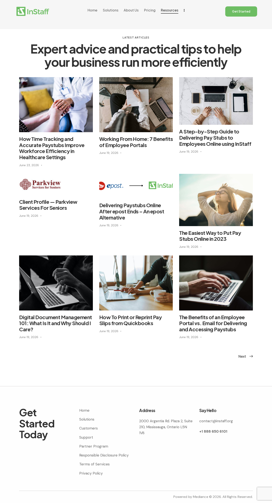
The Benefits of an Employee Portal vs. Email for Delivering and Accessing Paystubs (213, 323)
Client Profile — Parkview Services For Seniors (48, 205)
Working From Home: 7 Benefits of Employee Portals (136, 142)
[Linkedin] (144, 448)
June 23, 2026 (29, 165)
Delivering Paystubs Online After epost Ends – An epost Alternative (131, 211)
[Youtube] (170, 448)
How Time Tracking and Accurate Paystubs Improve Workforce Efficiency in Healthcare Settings (52, 148)
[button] (242, 356)
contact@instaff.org (216, 421)
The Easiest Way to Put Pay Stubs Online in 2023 (210, 236)
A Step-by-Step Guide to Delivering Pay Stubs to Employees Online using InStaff (215, 137)
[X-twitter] (157, 448)
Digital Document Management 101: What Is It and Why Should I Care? (55, 323)
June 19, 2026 (108, 153)
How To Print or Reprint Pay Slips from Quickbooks (130, 320)
